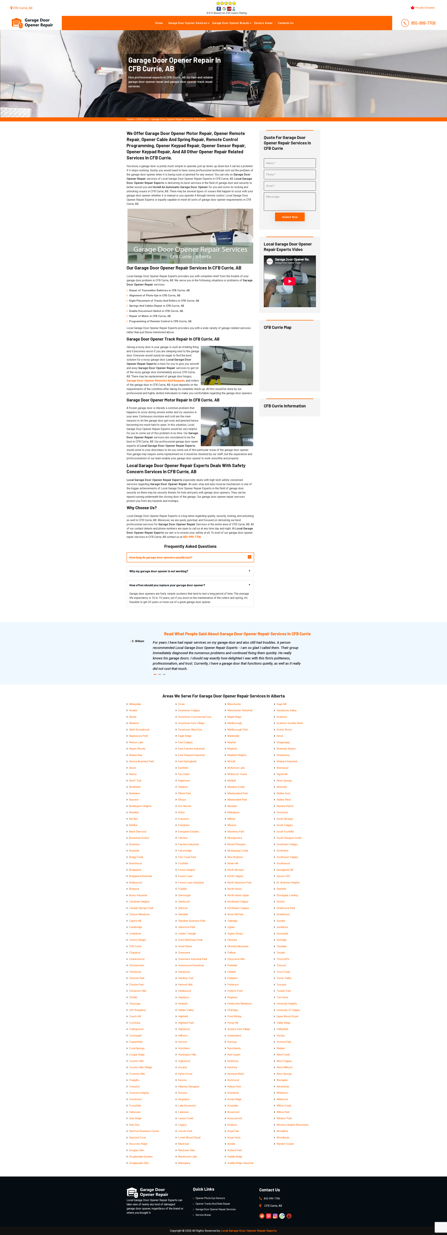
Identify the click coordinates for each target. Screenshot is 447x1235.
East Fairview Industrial (191, 748)
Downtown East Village (191, 723)
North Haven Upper (238, 895)
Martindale (233, 735)
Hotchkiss (184, 1048)
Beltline (133, 825)
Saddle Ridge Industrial (240, 1163)
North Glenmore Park (240, 882)
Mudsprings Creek (238, 850)
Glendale (183, 914)
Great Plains (185, 946)
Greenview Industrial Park (192, 959)
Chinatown (135, 971)
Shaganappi (283, 742)
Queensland (234, 1035)
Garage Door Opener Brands (230, 23)
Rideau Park (234, 1086)
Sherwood (282, 767)
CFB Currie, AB (22, 8)
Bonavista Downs (139, 837)
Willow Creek (284, 1105)
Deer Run (134, 1124)
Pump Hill (233, 1022)
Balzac (133, 774)
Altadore (134, 723)
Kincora (182, 1092)
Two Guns (282, 997)
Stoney (281, 901)
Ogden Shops (235, 933)
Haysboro (183, 997)
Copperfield (135, 1041)
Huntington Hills (187, 1054)
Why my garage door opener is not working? (158, 571)
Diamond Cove (137, 1137)
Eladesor (183, 786)
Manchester (234, 704)
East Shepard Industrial (191, 755)
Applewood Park (138, 735)
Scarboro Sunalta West (290, 723)
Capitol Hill (135, 920)
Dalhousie (134, 1112)
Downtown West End (190, 729)
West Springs (284, 1073)
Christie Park (136, 984)
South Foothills (285, 831)
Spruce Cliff (283, 876)
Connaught (135, 1035)
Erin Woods (184, 806)
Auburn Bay (135, 755)
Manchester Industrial (240, 710)
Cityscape (135, 1003)
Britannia (134, 888)
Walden (281, 1048)
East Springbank (187, 761)
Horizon (182, 1041)
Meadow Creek (236, 786)
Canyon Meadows (139, 914)
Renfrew (232, 1067)
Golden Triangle (187, 933)
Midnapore (234, 812)
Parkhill (232, 971)
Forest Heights (186, 869)
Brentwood (135, 863)
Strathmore (283, 914)
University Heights (287, 1003)
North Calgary (235, 876)
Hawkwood (184, 990)
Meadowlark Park (237, 799)
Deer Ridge (135, 1118)
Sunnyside (282, 933)
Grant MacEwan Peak (190, 939)
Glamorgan (184, 895)
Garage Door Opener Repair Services (216, 1209)
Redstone (233, 1061)
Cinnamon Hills (137, 990)
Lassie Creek (185, 1118)
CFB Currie (142, 119)
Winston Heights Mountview (293, 1124)
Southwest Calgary (287, 857)
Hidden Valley (186, 1010)
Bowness (134, 844)
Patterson (233, 984)
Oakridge (232, 920)
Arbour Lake (136, 742)
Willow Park (283, 1112)
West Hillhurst (284, 1067)
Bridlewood (135, 882)
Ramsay (232, 1041)
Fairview (183, 837)
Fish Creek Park (187, 857)
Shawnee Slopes (286, 748)
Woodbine (282, 1131)
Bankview (134, 793)
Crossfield (135, 1105)
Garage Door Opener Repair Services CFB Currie (178, 119)
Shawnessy (283, 755)
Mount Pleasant (237, 844)
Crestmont (135, 1099)
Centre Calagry (137, 939)
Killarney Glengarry (188, 1086)
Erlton (181, 812)
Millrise (231, 818)
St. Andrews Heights (288, 882)
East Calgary (185, 742)
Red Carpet (234, 1054)
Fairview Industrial (188, 844)
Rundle (231, 1143)
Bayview (133, 799)
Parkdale (232, 965)
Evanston (183, 818)
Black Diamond (137, 831)
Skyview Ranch (285, 806)
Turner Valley (284, 978)
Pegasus (232, 997)
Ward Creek (283, 1054)
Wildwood (282, 1099)
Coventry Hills (137, 1073)
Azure (132, 767)
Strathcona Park (286, 908)
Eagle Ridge (184, 735)
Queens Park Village (239, 1029)
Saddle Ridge (235, 1156)
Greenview (184, 952)
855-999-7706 (423, 23)
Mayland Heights (237, 755)
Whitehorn (282, 1092)
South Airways (285, 818)
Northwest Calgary (238, 908)
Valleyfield (282, 1029)
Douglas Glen (136, 1150)
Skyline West (284, 799)
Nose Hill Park (235, 914)
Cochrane (134, 1022)
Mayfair (232, 742)
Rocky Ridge (234, 1099)
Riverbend (233, 1092)
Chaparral (134, 952)
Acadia (133, 710)
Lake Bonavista (187, 1105)
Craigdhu (134, 1080)
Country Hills (136, 1061)
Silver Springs (284, 780)
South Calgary (285, 825)
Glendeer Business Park (191, 920)
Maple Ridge (234, 716)
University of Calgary (288, 1010)
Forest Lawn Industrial (191, 882)
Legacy (182, 1124)
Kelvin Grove (185, 1073)
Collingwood (136, 1029)
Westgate (282, 1080)
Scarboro (282, 716)
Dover (181, 704)
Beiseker (134, 812)
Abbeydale (135, 704)
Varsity (281, 1035)
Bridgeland (135, 869)
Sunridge (282, 939)
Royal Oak (233, 1131)
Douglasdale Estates (141, 1156)
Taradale (281, 946)
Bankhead (134, 786)
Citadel (133, 997)
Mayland (232, 748)
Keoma (182, 1080)
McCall (231, 761)
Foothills (183, 863)
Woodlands (283, 1137)
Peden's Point (235, 990)
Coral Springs (137, 1048)
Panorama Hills (236, 959)
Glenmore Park (186, 927)
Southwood (283, 863)
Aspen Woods (137, 748)
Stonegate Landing (287, 895)
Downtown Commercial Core (194, 716)
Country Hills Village (140, 1067)
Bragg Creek (136, 857)
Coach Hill (135, 1016)
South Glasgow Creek (289, 837)
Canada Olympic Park (141, 908)
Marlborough (235, 723)
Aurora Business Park (141, 761)
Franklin (182, 888)
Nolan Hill (233, 863)
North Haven (235, 888)
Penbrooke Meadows (240, 1003)
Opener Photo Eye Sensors (210, 1198)
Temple (281, 952)
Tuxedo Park (284, 990)
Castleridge (135, 927)
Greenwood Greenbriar (191, 965)
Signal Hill (282, 774)
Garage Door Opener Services (187, 23)
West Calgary (284, 1061)
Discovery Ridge (138, 1143)
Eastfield (183, 767)
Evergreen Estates (188, 831)
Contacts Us (286, 23)
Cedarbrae (135, 933)
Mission (232, 825)
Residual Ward (236, 1073)
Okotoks (232, 939)
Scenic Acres (284, 729)
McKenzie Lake (236, 767)
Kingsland (183, 1099)
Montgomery (235, 837)
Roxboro (232, 1124)
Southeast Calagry (287, 844)
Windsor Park (284, 1118)
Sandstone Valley (286, 710)
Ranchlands (234, 1048)
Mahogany (184, 1163)
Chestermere (136, 965)
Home (159, 23)
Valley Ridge (283, 1022)
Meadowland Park (238, 793)
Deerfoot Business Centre (144, 1131)
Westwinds (283, 1086)
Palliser (232, 952)
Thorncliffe (283, 959)
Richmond (233, 1080)
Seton (280, 735)
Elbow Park (184, 793)
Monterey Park (236, 831)
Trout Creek (283, 971)
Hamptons (184, 971)
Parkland (232, 978)
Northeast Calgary (238, 901)
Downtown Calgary (189, 710)
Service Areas (263, 23)
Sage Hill (281, 704)
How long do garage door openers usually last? (160, 557)
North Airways (236, 869)
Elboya (182, 799)
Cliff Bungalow (137, 1010)
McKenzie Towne (237, 774)
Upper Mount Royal (287, 1016)
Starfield (281, 888)
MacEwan (183, 1143)
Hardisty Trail (185, 978)
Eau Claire (184, 774)
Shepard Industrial (287, 761)
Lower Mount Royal (189, 1137)
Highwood (184, 1029)
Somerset (282, 812)
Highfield (183, 1016)
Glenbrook (184, 901)
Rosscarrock (235, 1118)
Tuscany (281, 984)
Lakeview (183, 1112)
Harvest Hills (185, 984)
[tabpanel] (227, 655)
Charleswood (136, 959)
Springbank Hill (285, 869)
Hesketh (183, 1003)
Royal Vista (234, 1137)
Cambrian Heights (139, 901)
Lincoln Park (185, 1131)
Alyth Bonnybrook (139, 729)
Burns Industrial (138, 895)
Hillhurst (183, 1035)
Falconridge (185, 850)
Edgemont (184, 780)
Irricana (182, 1067)
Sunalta (281, 920)
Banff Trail (135, 780)
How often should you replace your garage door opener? (167, 585)
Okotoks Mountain (238, 946)
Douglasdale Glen (139, 1163)
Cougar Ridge (137, 1054)
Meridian (232, 806)
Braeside (134, 850)
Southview (282, 850)
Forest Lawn (185, 876)
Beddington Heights (140, 806)
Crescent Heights (139, 1092)
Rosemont (234, 1112)
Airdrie (133, 716)
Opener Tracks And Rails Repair (213, 1203)
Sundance (282, 927)
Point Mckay (234, 1016)
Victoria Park (284, 1041)
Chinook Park (136, 978)
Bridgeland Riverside (140, 876)
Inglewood (184, 1061)
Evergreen (184, 825)
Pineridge (233, 1010)
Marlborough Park (238, 729)
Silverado (282, 786)
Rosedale (233, 1105)
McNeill (232, 780)
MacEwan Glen (186, 1150)
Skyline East (283, 793)
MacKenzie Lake (187, 1156)
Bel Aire (133, 818)
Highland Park (186, 1022)
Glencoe (183, 908)
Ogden (231, 927)
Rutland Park (235, 1150)
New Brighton (235, 857)
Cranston (134, 1086)
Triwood (281, 965)
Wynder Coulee (285, 1143)
